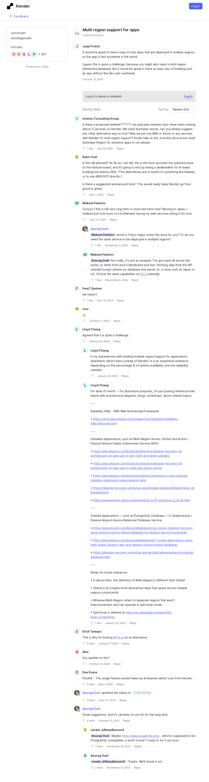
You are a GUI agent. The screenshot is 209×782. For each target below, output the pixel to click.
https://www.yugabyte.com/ (141, 735)
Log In (188, 96)
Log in (196, 6)
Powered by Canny (37, 66)
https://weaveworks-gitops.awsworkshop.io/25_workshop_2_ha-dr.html (141, 500)
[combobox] (183, 109)
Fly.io (143, 274)
